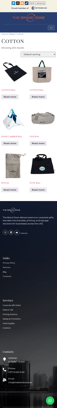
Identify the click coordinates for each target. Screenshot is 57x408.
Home (4, 34)
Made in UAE (8, 310)
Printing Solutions (10, 314)
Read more (10, 97)
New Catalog (37, 3)
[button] (50, 400)
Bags (12, 34)
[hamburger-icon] (51, 28)
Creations (7, 276)
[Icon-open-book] (22, 3)
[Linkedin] (13, 3)
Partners (6, 267)
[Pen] (26, 3)
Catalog (24, 233)
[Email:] (4, 380)
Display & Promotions (12, 319)
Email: (11, 378)
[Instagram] (18, 3)
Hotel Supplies (9, 323)
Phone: (11, 368)
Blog (4, 272)
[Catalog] (16, 232)
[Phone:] (4, 370)
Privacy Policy (9, 263)
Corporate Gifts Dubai (12, 305)
